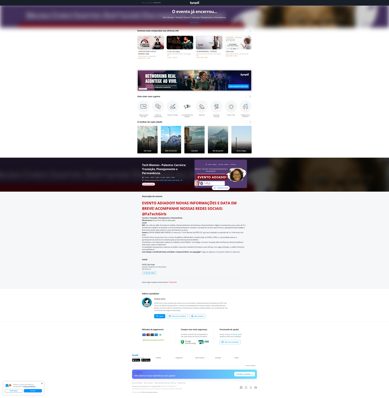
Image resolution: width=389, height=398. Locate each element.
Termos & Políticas (29, 386)
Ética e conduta (148, 383)
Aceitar (33, 391)
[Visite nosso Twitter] (251, 387)
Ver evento (194, 23)
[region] (23, 388)
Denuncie (173, 282)
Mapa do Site (181, 383)
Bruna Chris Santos (160, 220)
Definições (14, 391)
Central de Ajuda (236, 334)
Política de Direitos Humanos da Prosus (165, 383)
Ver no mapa (150, 273)
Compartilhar (222, 188)
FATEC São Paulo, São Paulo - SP (171, 180)
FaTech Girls (157, 2)
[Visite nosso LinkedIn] (241, 387)
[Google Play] (145, 360)
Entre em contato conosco (150, 392)
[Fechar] (42, 383)
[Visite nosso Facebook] (255, 387)
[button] (8, 385)
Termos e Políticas (137, 383)
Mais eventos (199, 316)
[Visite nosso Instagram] (246, 387)
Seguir (161, 316)
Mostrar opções (250, 365)
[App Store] (136, 360)
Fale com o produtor (179, 316)
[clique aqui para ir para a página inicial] (194, 3)
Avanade (171, 220)
